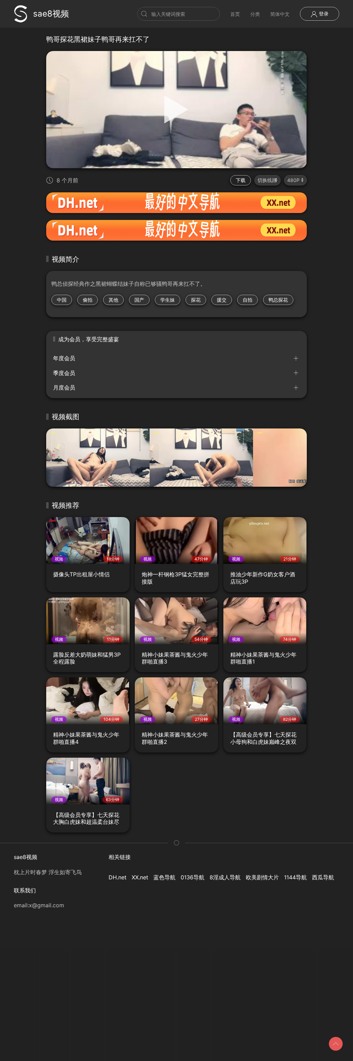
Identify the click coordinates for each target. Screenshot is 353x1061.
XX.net (140, 877)
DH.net (118, 877)
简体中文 (280, 14)
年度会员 (64, 358)
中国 (62, 300)
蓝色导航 (164, 877)
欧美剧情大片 (262, 877)
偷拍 (87, 300)
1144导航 (295, 877)
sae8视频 (51, 14)
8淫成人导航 (225, 877)
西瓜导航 (323, 877)
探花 (196, 300)
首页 (235, 14)
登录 (323, 14)
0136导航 (192, 877)
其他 (113, 300)
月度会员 (64, 387)
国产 (139, 300)
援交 (221, 300)
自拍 (247, 300)
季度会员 (64, 373)
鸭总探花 (278, 300)
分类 (255, 14)
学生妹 (167, 300)
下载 (240, 180)
